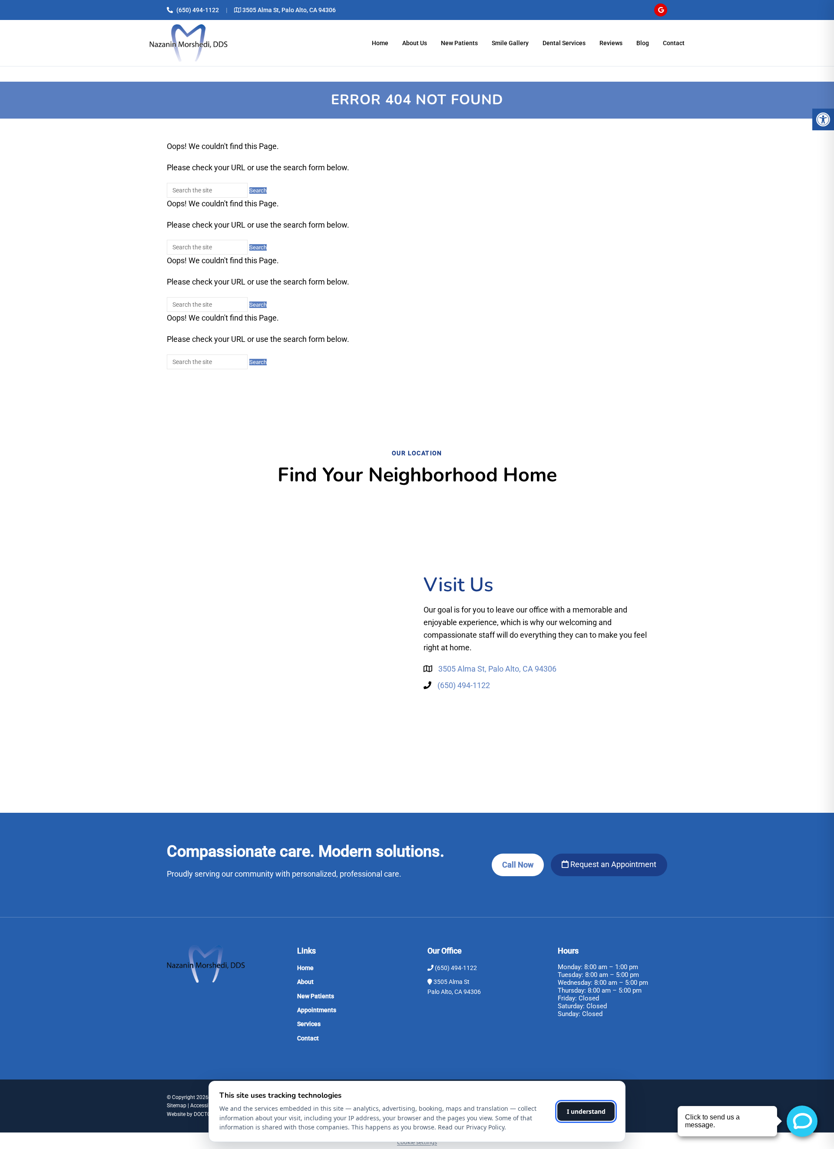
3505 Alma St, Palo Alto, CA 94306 (289, 10)
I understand (586, 1111)
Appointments (316, 1010)
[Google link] (660, 10)
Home (380, 43)
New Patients (459, 43)
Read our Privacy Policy (471, 1127)
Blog (642, 43)
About (305, 981)
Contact (674, 43)
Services (309, 1023)
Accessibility (204, 1106)
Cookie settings (417, 1142)
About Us (414, 43)
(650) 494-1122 (197, 10)
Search (258, 190)
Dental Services (564, 43)
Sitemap (176, 1106)
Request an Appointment (612, 864)
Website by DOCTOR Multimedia (204, 1114)
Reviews (610, 43)
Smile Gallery (510, 43)
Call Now (517, 864)
